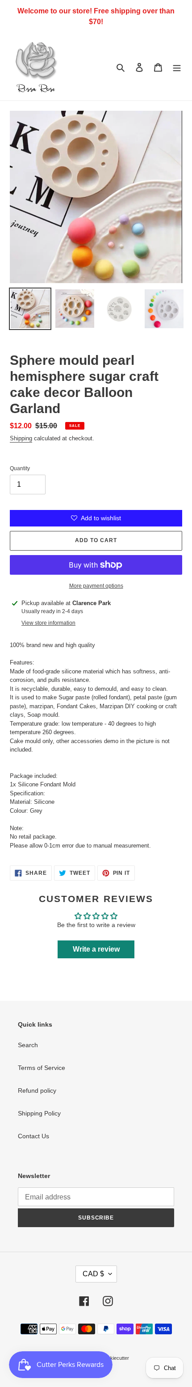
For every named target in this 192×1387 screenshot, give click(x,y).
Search (28, 1045)
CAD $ (93, 1274)
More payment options (96, 586)
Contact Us (33, 1136)
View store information (48, 623)
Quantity (20, 468)
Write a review (96, 949)
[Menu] (176, 67)
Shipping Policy (39, 1113)
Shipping (21, 438)
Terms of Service (41, 1067)
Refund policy (37, 1090)
